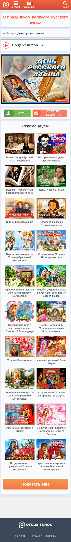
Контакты (20, 535)
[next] (66, 79)
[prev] (5, 79)
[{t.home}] (35, 525)
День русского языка (30, 33)
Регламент (36, 535)
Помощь (51, 535)
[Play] (6, 45)
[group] (35, 45)
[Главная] (4, 5)
